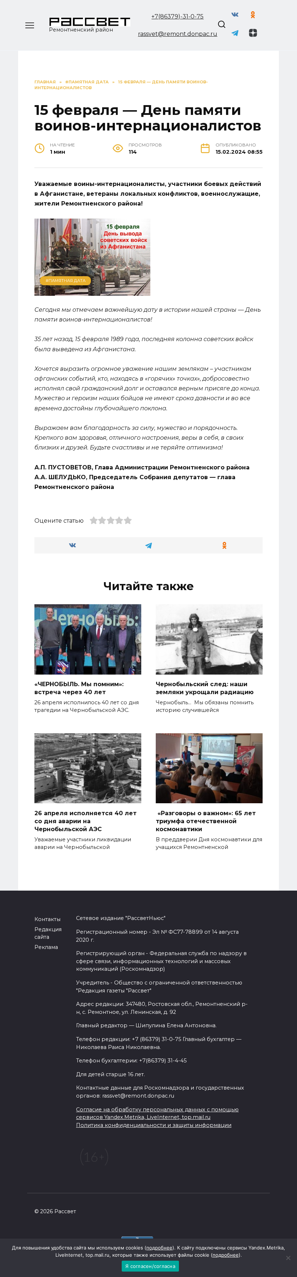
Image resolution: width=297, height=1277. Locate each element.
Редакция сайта (48, 933)
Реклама (46, 947)
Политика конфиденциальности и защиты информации (153, 1125)
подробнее (159, 1248)
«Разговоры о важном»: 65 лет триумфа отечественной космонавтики (206, 821)
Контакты (47, 919)
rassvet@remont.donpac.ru (177, 33)
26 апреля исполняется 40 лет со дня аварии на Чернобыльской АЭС (85, 821)
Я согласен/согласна (150, 1266)
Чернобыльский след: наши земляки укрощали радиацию (205, 688)
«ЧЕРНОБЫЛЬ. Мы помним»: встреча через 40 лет (79, 688)
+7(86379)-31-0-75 (177, 16)
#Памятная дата (65, 280)
